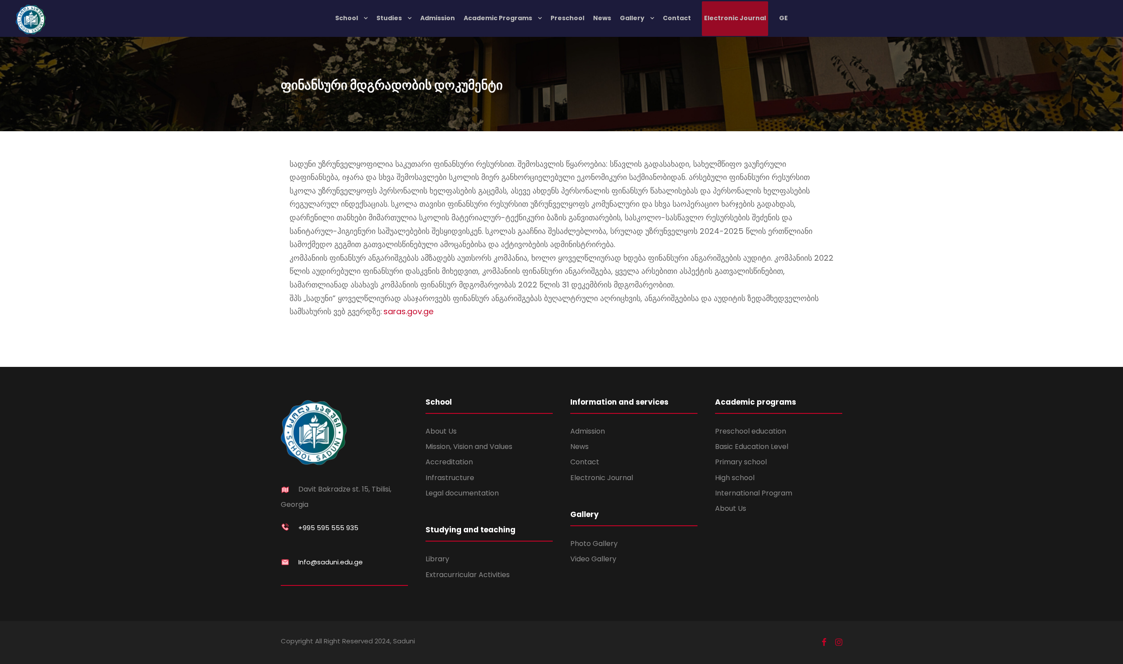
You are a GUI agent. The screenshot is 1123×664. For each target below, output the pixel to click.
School (346, 18)
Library (437, 559)
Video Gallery (593, 559)
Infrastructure (450, 478)
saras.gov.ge (408, 311)
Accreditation (449, 462)
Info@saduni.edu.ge (330, 562)
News (602, 18)
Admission (437, 18)
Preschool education (750, 431)
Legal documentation (462, 493)
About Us (441, 431)
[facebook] (824, 642)
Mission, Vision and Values (469, 446)
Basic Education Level (751, 446)
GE (783, 18)
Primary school (741, 462)
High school (735, 478)
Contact (677, 18)
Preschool (567, 18)
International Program (753, 493)
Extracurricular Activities (468, 575)
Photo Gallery (594, 543)
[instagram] (838, 642)
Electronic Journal (735, 18)
